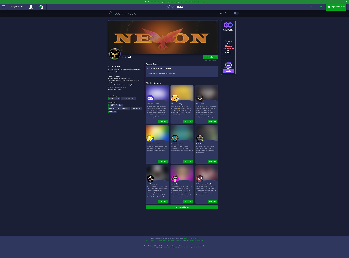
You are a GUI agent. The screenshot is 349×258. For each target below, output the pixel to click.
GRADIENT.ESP (202, 104)
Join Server (212, 57)
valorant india (116, 105)
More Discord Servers (182, 207)
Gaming (114, 99)
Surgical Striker (177, 144)
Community (128, 99)
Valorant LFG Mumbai (204, 184)
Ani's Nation (175, 184)
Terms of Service (179, 240)
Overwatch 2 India (154, 144)
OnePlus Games (153, 104)
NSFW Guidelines (189, 240)
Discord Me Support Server (191, 238)
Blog (196, 240)
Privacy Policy (170, 240)
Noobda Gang (176, 104)
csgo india (136, 109)
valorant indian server (119, 109)
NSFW (222, 13)
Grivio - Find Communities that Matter (156, 240)
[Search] (110, 13)
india (112, 112)
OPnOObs (200, 144)
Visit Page (163, 121)
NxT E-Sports (152, 184)
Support (200, 240)
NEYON (127, 57)
